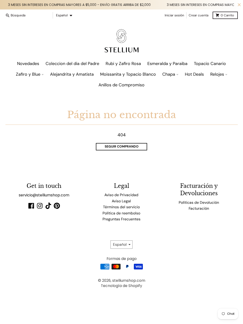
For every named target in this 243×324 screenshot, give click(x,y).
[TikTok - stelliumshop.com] (48, 206)
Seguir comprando (122, 146)
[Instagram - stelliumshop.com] (40, 206)
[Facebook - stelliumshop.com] (31, 206)
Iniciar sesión (174, 15)
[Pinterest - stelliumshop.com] (57, 206)
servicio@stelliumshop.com (44, 195)
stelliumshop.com (128, 280)
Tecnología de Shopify (121, 285)
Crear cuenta (198, 15)
